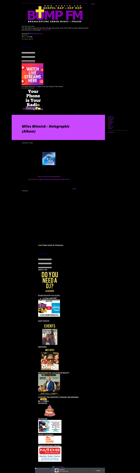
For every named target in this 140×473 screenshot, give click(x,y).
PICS (109, 125)
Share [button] (74, 188)
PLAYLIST (110, 119)
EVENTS (110, 124)
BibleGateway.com (36, 33)
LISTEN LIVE (111, 118)
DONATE (110, 121)
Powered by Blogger (59, 467)
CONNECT (111, 122)
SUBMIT (110, 128)
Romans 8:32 (46, 30)
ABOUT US (111, 116)
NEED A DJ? (111, 127)
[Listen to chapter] (51, 30)
